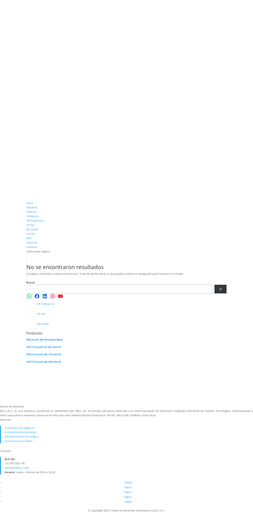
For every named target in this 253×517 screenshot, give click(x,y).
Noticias (31, 211)
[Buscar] (220, 289)
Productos (32, 216)
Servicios (31, 242)
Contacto (31, 247)
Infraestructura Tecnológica (22, 436)
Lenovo (30, 233)
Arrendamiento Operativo (20, 432)
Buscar (30, 282)
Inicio (29, 203)
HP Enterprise (35, 220)
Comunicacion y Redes (19, 441)
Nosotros (32, 207)
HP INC (30, 225)
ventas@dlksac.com (17, 468)
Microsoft (32, 229)
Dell (28, 238)
